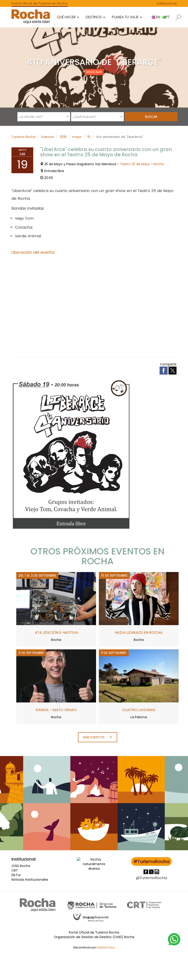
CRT (14, 870)
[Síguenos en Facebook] (146, 871)
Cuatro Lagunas (138, 710)
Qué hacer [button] (67, 17)
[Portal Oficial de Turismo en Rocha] (30, 16)
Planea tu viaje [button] (125, 17)
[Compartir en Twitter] (173, 370)
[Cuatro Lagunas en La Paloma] (139, 675)
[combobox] (43, 116)
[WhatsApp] (174, 939)
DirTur (16, 875)
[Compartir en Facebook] (164, 370)
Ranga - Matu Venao (56, 710)
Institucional (167, 3)
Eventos (47, 137)
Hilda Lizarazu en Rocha (139, 632)
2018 (63, 137)
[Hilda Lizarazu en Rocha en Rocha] (139, 598)
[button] (178, 17)
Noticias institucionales (29, 879)
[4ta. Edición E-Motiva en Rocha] (56, 598)
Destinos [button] (94, 17)
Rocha (159, 164)
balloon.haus (106, 947)
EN (157, 17)
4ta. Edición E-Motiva (56, 632)
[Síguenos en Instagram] (157, 871)
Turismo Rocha (23, 137)
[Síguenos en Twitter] (152, 871)
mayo (77, 137)
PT (168, 17)
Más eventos (94, 737)
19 (88, 137)
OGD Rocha (20, 866)
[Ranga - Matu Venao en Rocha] (56, 675)
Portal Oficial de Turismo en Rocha (39, 3)
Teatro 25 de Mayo (135, 164)
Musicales (94, 72)
